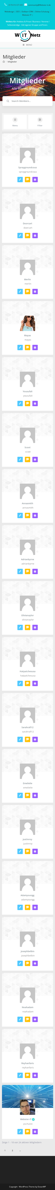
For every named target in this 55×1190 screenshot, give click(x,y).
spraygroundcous (27, 167)
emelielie (27, 783)
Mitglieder (12, 61)
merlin (27, 279)
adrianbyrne (27, 559)
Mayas (27, 335)
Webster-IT (26, 15)
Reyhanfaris (27, 1063)
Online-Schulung (42, 11)
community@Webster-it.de (39, 5)
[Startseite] (4, 61)
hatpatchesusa (27, 671)
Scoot (28, 447)
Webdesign (9, 11)
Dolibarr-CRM (27, 11)
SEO (18, 11)
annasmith (27, 503)
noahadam (27, 1007)
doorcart (27, 223)
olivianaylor (27, 615)
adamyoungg (27, 895)
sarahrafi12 (27, 727)
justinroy (27, 839)
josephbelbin (27, 951)
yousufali (27, 391)
